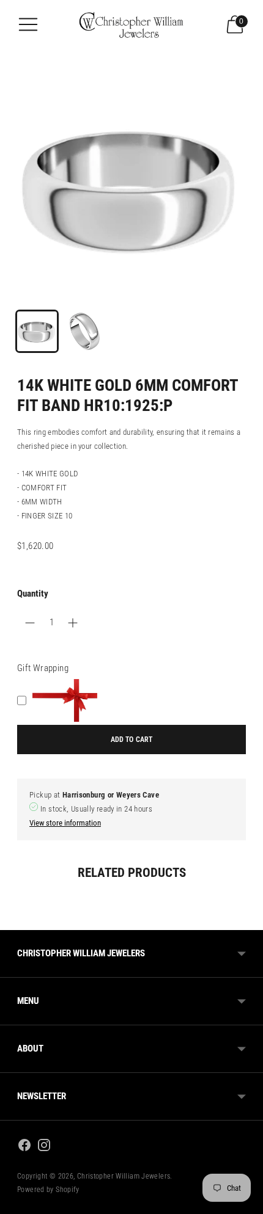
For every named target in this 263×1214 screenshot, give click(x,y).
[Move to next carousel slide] (246, 920)
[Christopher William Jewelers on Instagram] (44, 1147)
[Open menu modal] (28, 24)
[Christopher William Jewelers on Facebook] (24, 1147)
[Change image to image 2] (84, 331)
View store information (65, 822)
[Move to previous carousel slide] (17, 920)
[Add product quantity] (30, 623)
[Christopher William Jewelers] (131, 24)
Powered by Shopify (48, 1189)
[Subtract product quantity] (73, 623)
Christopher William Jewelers (124, 1176)
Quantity (32, 593)
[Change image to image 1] (37, 331)
